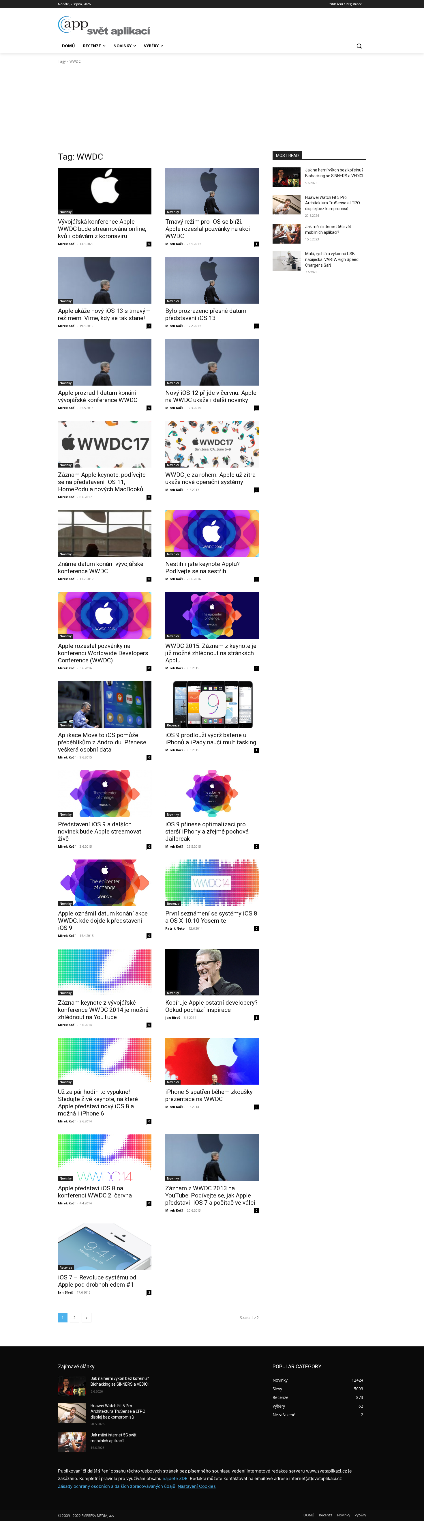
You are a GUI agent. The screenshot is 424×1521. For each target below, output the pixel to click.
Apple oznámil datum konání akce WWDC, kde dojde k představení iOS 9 (103, 920)
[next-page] (86, 1317)
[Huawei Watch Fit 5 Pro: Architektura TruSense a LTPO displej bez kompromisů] (287, 204)
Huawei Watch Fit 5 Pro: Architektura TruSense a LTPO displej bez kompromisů (332, 203)
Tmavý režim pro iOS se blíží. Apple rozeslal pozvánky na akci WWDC (207, 229)
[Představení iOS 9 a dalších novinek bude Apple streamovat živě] (104, 793)
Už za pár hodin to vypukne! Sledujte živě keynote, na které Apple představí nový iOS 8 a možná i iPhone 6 (98, 1102)
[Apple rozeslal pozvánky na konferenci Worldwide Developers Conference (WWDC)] (104, 615)
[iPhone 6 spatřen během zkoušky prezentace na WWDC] (212, 1061)
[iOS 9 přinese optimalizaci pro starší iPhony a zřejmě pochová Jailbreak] (212, 793)
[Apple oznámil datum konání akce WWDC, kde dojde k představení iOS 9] (104, 882)
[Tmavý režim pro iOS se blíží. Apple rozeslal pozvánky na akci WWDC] (212, 191)
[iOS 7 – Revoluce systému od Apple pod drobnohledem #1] (104, 1246)
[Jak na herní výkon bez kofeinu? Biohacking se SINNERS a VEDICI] (287, 177)
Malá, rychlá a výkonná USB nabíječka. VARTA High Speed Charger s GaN (332, 259)
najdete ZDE (175, 1478)
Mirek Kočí (67, 244)
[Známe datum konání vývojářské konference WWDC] (104, 533)
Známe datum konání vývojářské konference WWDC (100, 567)
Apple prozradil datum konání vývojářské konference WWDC (97, 396)
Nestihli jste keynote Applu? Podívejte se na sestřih (202, 567)
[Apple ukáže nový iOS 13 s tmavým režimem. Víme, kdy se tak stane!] (104, 280)
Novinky (66, 212)
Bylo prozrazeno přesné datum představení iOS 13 (205, 314)
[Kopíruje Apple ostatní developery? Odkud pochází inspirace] (212, 972)
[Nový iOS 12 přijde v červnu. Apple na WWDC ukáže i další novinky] (212, 362)
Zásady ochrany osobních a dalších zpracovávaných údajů (116, 1486)
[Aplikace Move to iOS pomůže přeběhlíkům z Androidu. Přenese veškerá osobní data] (104, 704)
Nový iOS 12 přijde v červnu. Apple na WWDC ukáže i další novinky (210, 396)
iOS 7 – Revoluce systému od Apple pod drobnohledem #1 (97, 1281)
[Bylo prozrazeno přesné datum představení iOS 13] (212, 280)
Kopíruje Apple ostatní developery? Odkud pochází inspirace (211, 1006)
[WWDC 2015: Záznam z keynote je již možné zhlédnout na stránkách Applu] (212, 615)
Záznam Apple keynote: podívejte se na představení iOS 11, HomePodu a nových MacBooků (102, 482)
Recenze (173, 725)
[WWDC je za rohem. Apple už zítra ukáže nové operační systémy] (212, 444)
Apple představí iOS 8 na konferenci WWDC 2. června (95, 1192)
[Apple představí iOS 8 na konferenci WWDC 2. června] (104, 1157)
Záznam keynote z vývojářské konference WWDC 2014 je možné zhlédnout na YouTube (103, 1010)
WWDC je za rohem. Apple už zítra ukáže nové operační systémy (210, 478)
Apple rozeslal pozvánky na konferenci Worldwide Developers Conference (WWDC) (103, 653)
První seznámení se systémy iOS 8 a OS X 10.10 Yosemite (211, 917)
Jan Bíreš (172, 1017)
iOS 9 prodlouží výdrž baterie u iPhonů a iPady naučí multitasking (210, 739)
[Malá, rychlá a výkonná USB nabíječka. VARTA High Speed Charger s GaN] (287, 261)
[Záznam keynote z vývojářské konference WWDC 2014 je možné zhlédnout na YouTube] (104, 972)
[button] (359, 46)
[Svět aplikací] (104, 26)
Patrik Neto (175, 928)
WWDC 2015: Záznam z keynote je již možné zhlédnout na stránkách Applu (210, 653)
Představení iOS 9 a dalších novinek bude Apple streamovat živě (99, 831)
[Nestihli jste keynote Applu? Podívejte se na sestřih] (212, 533)
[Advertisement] (212, 107)
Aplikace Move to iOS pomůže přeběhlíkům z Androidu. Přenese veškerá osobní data (102, 742)
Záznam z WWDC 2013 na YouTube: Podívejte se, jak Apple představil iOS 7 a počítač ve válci (210, 1195)
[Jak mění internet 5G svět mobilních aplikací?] (287, 234)
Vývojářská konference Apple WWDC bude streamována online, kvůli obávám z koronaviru (102, 229)
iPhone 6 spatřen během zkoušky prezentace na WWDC (209, 1095)
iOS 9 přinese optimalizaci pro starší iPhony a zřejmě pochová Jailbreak (207, 831)
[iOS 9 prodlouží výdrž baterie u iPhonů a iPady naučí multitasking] (212, 704)
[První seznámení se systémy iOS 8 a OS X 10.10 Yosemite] (212, 882)
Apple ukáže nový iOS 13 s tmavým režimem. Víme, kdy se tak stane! (104, 314)
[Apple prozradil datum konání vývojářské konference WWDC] (104, 362)
